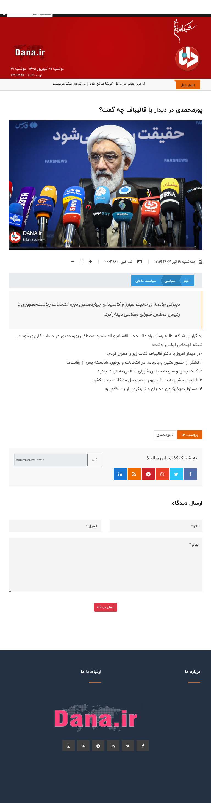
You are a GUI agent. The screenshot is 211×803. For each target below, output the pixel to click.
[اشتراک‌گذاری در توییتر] (176, 474)
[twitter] (128, 745)
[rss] (83, 745)
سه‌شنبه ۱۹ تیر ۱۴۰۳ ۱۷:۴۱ (174, 261)
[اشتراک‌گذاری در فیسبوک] (190, 474)
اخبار (187, 281)
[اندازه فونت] (80, 261)
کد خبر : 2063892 (118, 261)
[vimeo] (68, 745)
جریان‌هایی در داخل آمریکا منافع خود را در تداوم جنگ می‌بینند (97, 83)
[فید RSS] (134, 474)
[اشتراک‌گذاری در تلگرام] (148, 474)
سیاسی (170, 281)
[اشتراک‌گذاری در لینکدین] (120, 474)
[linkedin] (113, 745)
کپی (94, 459)
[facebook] (143, 745)
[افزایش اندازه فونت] (88, 261)
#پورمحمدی (165, 435)
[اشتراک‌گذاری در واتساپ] (162, 474)
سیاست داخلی (145, 281)
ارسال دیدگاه (105, 607)
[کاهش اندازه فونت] (70, 261)
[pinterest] (98, 745)
